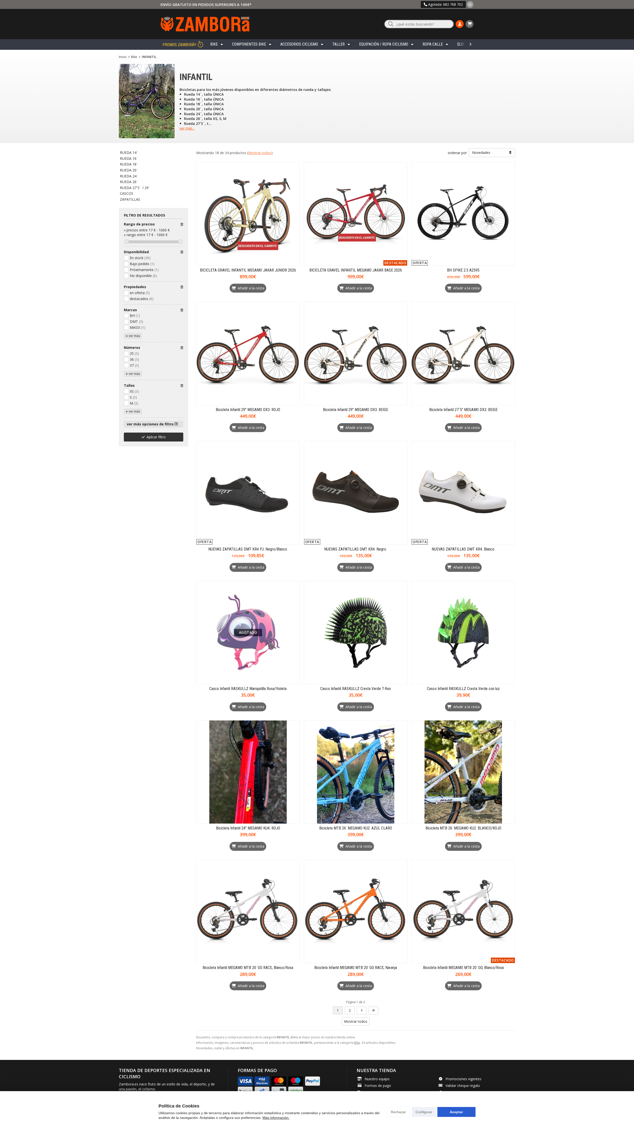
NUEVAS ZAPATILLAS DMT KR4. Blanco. (463, 549)
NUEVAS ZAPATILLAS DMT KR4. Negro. (355, 549)
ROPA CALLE (433, 44)
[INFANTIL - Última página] (362, 1011)
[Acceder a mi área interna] (460, 24)
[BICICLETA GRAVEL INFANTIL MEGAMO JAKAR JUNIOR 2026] (248, 214)
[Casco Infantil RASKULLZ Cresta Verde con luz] (463, 632)
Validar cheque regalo (463, 1085)
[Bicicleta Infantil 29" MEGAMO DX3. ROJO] (248, 353)
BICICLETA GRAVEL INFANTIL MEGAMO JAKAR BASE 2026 (355, 270)
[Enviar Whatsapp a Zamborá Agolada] (470, 4)
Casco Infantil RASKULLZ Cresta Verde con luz (463, 688)
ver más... (187, 128)
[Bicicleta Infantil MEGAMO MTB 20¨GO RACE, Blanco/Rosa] (248, 911)
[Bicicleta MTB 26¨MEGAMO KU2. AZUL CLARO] (355, 772)
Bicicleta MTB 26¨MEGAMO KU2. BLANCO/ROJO (463, 828)
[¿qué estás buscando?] (419, 24)
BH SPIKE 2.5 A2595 (463, 270)
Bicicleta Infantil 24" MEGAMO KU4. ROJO (248, 828)
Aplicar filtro (156, 437)
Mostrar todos (259, 152)
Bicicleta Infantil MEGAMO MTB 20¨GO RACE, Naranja (355, 967)
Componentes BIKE (249, 44)
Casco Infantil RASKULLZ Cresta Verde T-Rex (355, 688)
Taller (338, 44)
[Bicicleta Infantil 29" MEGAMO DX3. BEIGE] (355, 353)
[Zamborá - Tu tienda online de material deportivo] (205, 24)
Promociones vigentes (463, 1079)
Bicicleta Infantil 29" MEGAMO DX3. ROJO (248, 409)
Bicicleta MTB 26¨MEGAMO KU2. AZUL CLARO (355, 828)
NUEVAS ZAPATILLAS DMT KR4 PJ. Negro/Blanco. (248, 549)
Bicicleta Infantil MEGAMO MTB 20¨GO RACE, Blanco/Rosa (248, 967)
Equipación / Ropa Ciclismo (383, 44)
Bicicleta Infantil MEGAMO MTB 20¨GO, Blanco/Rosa (463, 967)
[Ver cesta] (470, 24)
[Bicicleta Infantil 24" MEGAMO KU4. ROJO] (248, 772)
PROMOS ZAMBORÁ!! (179, 44)
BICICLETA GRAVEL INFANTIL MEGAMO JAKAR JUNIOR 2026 (248, 270)
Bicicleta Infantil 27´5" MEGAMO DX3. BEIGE (463, 409)
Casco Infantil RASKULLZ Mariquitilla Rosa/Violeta (248, 688)
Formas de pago (378, 1085)
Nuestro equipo (377, 1079)
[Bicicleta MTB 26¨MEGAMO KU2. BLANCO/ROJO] (463, 772)
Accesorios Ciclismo (299, 44)
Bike (214, 44)
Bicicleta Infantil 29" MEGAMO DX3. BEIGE (355, 409)
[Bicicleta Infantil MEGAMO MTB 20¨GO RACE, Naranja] (355, 911)
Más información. (276, 1118)
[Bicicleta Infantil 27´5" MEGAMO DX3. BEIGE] (463, 353)
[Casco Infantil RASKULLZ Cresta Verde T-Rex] (355, 632)
